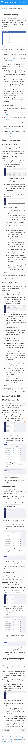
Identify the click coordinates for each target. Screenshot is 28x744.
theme (18, 739)
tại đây (5, 51)
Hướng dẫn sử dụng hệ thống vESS (15, 2)
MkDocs (9, 739)
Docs (3, 8)
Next (22, 730)
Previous (6, 730)
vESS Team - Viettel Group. (16, 737)
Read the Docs (8, 741)
